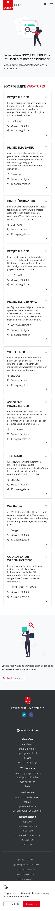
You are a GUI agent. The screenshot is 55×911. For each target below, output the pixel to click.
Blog (27, 786)
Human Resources (27, 826)
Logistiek (27, 821)
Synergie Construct (27, 753)
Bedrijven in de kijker (27, 777)
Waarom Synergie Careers (27, 773)
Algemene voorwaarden (25, 869)
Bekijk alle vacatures (13, 678)
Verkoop (27, 844)
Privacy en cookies (25, 859)
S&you (27, 757)
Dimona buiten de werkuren (27, 810)
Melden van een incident (26, 879)
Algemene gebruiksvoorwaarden (26, 864)
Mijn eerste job (27, 782)
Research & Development (27, 835)
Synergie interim (27, 748)
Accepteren (31, 904)
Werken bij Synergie (27, 762)
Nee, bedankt (12, 904)
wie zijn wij (27, 744)
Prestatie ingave (27, 806)
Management (27, 839)
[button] (50, 4)
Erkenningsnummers (25, 874)
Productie (27, 830)
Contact (27, 801)
